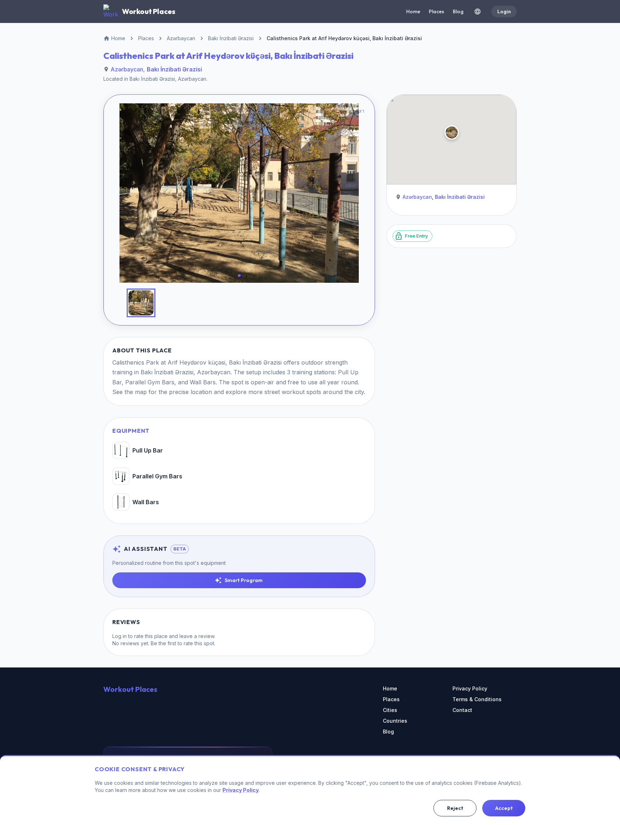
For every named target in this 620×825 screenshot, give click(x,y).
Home (413, 11)
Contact (462, 710)
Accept (504, 808)
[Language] (477, 11)
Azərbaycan (127, 69)
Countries (395, 721)
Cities (390, 710)
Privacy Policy (469, 688)
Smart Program (244, 580)
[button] (239, 275)
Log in (119, 636)
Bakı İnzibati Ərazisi (174, 69)
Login (504, 11)
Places (436, 11)
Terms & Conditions (477, 699)
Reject (455, 808)
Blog (458, 11)
